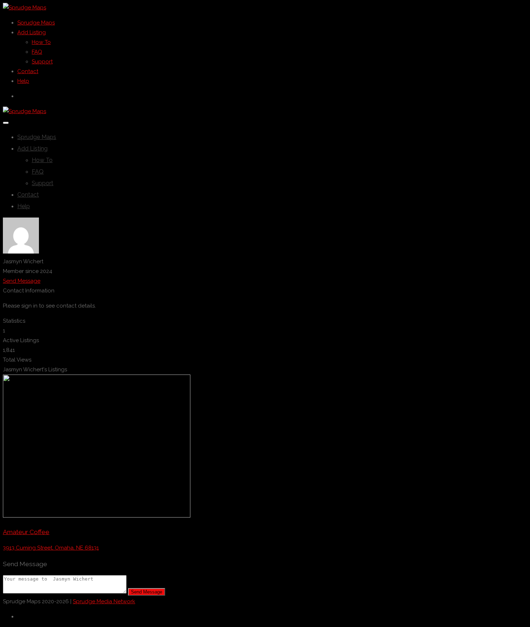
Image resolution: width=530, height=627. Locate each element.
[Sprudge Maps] (24, 7)
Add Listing (31, 32)
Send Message (21, 281)
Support (42, 61)
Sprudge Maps (36, 22)
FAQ (37, 52)
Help (23, 81)
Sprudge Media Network (104, 601)
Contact (27, 71)
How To (41, 42)
